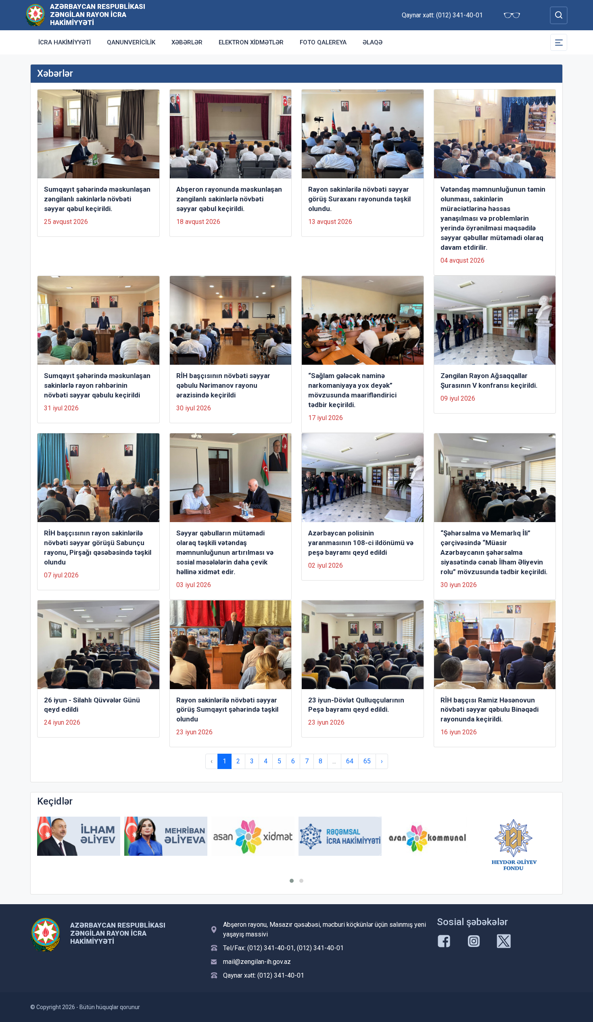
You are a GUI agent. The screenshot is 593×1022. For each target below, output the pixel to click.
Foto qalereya (323, 42)
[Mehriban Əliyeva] (165, 836)
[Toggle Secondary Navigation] (559, 42)
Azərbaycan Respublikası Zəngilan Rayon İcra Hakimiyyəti (97, 14)
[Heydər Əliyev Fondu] (514, 844)
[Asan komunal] (427, 836)
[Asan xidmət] (252, 836)
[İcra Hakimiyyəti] (35, 15)
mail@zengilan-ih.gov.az (257, 962)
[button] (291, 881)
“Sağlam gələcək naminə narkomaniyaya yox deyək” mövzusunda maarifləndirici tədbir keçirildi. (352, 390)
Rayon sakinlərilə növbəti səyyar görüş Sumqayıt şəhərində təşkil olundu (227, 709)
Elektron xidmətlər (251, 42)
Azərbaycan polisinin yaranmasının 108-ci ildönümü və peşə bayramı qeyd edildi (360, 542)
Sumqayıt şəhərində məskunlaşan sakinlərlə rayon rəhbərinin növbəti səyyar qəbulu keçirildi (97, 385)
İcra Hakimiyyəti (64, 42)
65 (367, 761)
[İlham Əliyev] (78, 836)
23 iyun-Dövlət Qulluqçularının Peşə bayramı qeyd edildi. (356, 705)
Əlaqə (372, 42)
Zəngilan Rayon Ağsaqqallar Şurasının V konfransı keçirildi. (489, 380)
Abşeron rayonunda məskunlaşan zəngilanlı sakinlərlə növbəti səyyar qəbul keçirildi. (229, 199)
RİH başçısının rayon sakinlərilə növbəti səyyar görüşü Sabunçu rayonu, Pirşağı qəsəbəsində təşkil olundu (97, 547)
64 (349, 761)
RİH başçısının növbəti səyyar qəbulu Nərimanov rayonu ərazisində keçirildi (223, 385)
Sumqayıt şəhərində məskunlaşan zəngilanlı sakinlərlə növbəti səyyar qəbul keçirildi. (97, 199)
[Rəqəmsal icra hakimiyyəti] (340, 836)
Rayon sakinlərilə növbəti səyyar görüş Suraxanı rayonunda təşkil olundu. (359, 199)
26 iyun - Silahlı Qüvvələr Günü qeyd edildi (92, 705)
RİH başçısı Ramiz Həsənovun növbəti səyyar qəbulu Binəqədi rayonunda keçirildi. (490, 709)
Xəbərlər (187, 42)
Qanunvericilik (131, 42)
